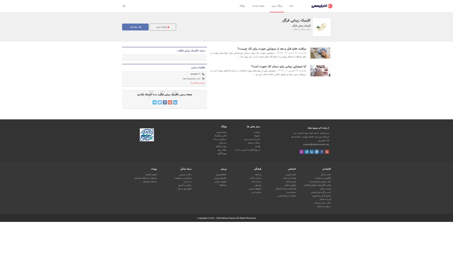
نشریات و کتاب (255, 178)
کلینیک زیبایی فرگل (296, 21)
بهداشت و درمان (289, 178)
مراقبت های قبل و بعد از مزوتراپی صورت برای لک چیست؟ (271, 48)
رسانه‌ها (258, 174)
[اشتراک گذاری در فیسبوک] (165, 102)
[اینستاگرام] (301, 152)
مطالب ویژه (221, 150)
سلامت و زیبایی (185, 174)
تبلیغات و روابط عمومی (287, 195)
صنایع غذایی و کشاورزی (321, 195)
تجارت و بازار (326, 174)
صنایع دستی (256, 192)
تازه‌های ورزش (221, 174)
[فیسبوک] (322, 152)
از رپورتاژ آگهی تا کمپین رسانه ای (247, 150)
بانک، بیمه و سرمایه (323, 203)
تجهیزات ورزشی (220, 181)
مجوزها (257, 135)
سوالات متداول (254, 142)
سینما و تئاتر (256, 181)
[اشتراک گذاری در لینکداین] (175, 102)
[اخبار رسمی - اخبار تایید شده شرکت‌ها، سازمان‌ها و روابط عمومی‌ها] (322, 6)
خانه (291, 6)
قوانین (257, 146)
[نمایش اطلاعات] (197, 83)
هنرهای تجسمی (255, 188)
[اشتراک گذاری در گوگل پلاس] (170, 102)
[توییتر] (317, 152)
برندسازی (222, 142)
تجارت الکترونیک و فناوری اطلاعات (317, 185)
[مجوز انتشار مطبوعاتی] (147, 135)
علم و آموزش (291, 174)
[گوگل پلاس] (327, 152)
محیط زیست (291, 192)
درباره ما (257, 132)
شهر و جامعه (291, 181)
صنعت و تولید (325, 188)
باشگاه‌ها (222, 185)
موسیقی (258, 185)
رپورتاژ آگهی (221, 153)
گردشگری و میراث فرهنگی (285, 188)
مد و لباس (188, 181)
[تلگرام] (307, 152)
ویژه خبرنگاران (221, 146)
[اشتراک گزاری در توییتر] (160, 102)
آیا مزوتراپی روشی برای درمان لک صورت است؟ (278, 66)
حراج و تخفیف (151, 174)
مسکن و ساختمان (324, 206)
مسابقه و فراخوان (150, 181)
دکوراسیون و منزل (184, 188)
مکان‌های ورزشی (220, 178)
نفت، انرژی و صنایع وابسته (320, 181)
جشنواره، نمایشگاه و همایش (145, 178)
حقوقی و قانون (290, 185)
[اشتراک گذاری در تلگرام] (155, 102)
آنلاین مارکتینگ (220, 135)
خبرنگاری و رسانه (219, 139)
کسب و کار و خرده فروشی (321, 192)
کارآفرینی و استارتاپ (323, 178)
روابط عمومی (221, 132)
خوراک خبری (161, 27)
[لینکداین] (311, 152)
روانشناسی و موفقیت (183, 178)
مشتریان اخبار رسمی (252, 139)
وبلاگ (242, 6)
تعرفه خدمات (258, 6)
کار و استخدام (325, 199)
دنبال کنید (134, 27)
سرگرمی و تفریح (185, 185)
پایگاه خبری (276, 6)
